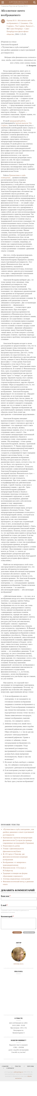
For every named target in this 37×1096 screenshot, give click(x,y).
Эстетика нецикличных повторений (16, 879)
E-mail (4, 905)
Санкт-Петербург (16, 29)
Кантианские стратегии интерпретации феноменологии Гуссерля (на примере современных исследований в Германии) (18, 840)
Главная (4, 6)
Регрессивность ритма (11, 846)
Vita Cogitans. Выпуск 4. (24, 26)
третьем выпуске (21, 123)
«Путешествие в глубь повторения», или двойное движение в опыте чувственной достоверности (18, 832)
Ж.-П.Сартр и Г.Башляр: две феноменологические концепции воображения (15, 857)
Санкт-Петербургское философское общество (18, 31)
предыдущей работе (17, 121)
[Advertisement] (18, 803)
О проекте (10, 1068)
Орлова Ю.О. (23, 6)
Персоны (12, 6)
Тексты (17, 1066)
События (5, 1066)
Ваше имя (6, 896)
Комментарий (7, 916)
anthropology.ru (18, 1072)
